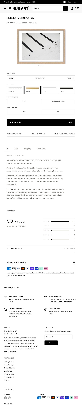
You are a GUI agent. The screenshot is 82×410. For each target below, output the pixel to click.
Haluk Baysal (11, 23)
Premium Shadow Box (58, 101)
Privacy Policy (8, 362)
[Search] (65, 8)
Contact (6, 380)
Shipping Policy (9, 374)
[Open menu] (5, 8)
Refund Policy (8, 365)
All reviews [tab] (11, 211)
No (58, 111)
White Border (12, 107)
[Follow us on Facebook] (5, 397)
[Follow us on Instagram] (9, 397)
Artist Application (9, 377)
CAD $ (7, 389)
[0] (76, 8)
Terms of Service (9, 368)
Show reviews (14, 249)
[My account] (72, 8)
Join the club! (71, 2)
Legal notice (8, 371)
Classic (24, 101)
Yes (24, 111)
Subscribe (51, 343)
